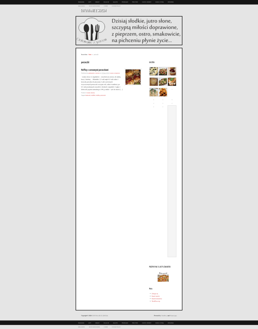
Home (90, 54)
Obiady (97, 2)
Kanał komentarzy (157, 299)
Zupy (89, 2)
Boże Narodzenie (94, 6)
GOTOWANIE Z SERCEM (93, 10)
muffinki (93, 95)
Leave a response (115, 73)
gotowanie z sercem (94, 73)
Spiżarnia (171, 2)
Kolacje (106, 2)
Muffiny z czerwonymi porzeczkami (94, 69)
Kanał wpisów (156, 296)
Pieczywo (135, 2)
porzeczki (103, 95)
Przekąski (125, 2)
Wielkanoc (81, 6)
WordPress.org (156, 301)
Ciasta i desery (146, 2)
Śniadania (81, 2)
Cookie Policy (116, 6)
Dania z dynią (159, 2)
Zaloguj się (155, 294)
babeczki (88, 95)
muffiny (98, 95)
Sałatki (115, 2)
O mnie (106, 6)
